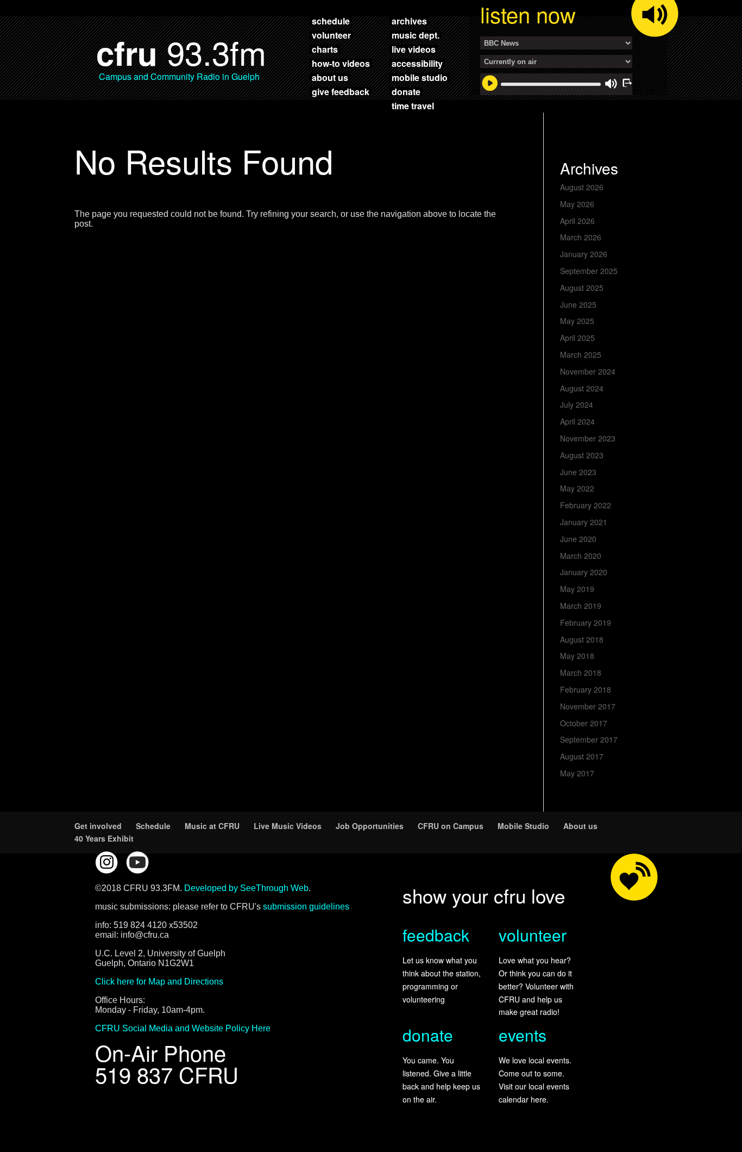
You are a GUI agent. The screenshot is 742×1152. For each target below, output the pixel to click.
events (522, 1035)
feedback (436, 934)
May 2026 (577, 203)
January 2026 (583, 253)
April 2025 (577, 337)
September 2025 (589, 270)
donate (406, 91)
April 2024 (577, 421)
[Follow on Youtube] (137, 862)
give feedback (340, 91)
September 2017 (589, 739)
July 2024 (576, 404)
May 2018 (577, 655)
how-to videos (341, 63)
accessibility (417, 63)
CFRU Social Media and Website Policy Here (183, 1028)
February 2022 (585, 505)
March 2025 (580, 354)
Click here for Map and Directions (159, 981)
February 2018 (585, 689)
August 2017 (581, 756)
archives (409, 20)
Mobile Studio (523, 825)
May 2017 (577, 773)
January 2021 (583, 521)
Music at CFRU (212, 825)
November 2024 (587, 371)
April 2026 (577, 220)
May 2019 (577, 588)
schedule (331, 20)
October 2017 (583, 723)
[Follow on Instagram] (106, 862)
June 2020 (578, 538)
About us (580, 825)
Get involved (98, 825)
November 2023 (587, 438)
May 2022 (577, 488)
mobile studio (420, 77)
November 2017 (587, 706)
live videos (414, 49)
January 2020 (583, 571)
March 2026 (580, 237)
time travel (413, 105)
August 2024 (581, 388)
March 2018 (580, 672)
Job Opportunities (370, 825)
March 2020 (580, 555)
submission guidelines (306, 906)
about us (330, 77)
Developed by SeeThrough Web (246, 888)
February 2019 (585, 622)
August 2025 (581, 287)
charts (325, 49)
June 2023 (578, 471)
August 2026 (581, 187)
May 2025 (577, 320)
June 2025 (578, 304)
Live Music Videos (288, 825)
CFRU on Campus (450, 825)
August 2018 (581, 639)
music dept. (415, 34)
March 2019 (580, 605)
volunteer (331, 34)
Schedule (153, 825)
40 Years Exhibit (104, 838)
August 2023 (581, 455)
